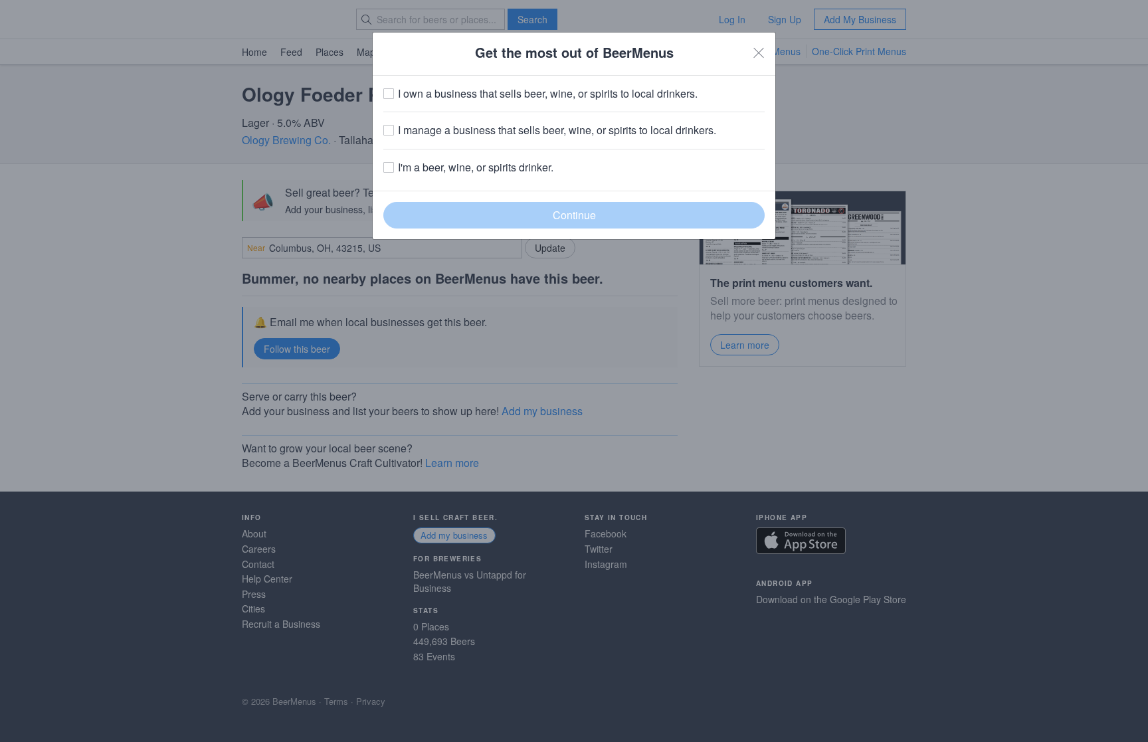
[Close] (759, 52)
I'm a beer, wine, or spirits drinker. (475, 167)
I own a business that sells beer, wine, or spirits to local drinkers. (548, 93)
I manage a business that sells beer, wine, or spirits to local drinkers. (557, 130)
